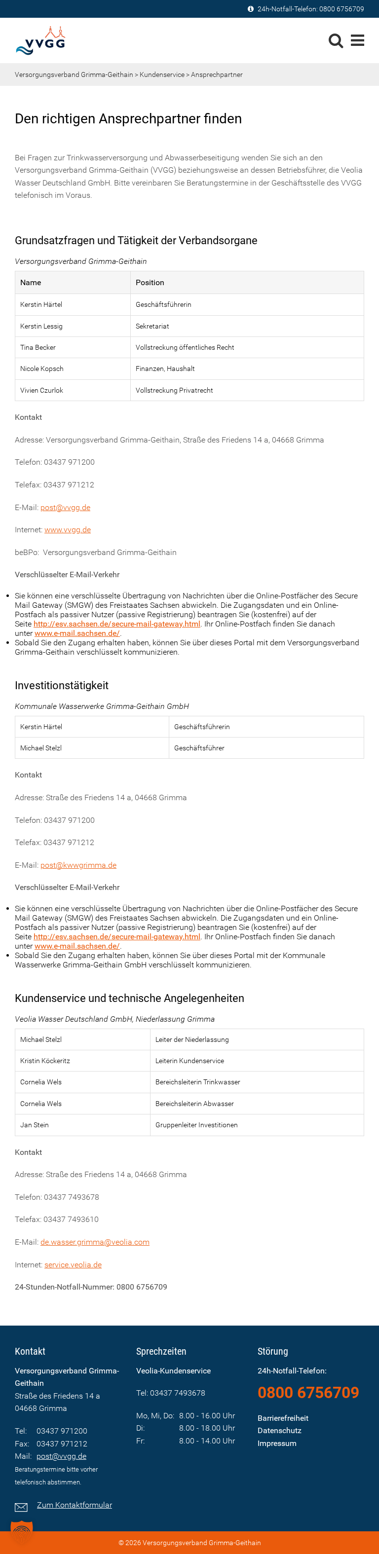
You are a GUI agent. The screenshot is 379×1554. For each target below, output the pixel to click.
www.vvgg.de (67, 529)
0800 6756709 (341, 9)
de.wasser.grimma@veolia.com (95, 1242)
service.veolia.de (73, 1264)
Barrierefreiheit (283, 1418)
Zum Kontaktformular (74, 1505)
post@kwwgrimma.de (78, 865)
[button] (21, 1532)
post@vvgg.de (65, 507)
